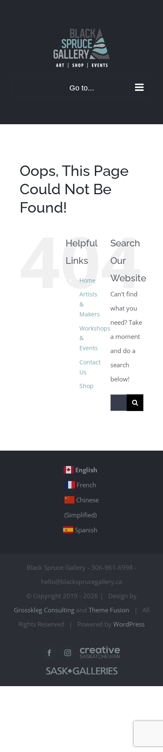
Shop (86, 386)
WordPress (129, 624)
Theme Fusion (109, 610)
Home (87, 280)
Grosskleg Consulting (44, 610)
